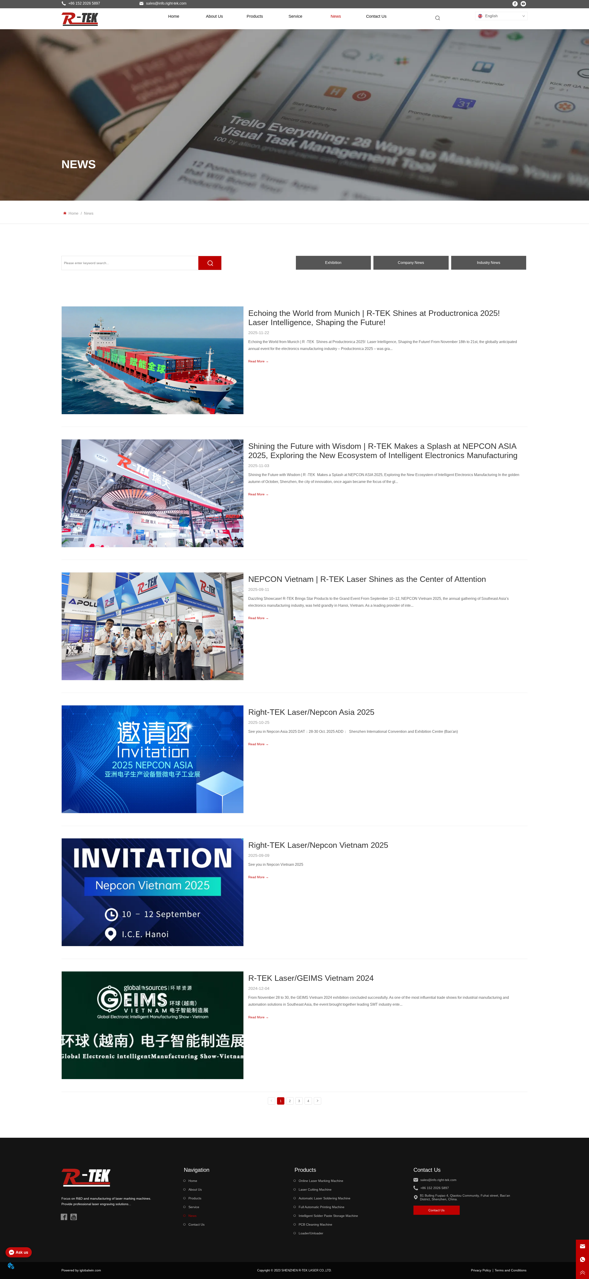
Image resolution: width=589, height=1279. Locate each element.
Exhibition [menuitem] (333, 263)
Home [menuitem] (173, 16)
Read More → (258, 361)
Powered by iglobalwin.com (81, 1270)
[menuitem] (214, 16)
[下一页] (317, 1101)
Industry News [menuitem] (488, 263)
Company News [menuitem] (411, 263)
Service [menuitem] (295, 16)
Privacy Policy (481, 1270)
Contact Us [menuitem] (376, 16)
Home (73, 213)
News (88, 213)
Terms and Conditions (510, 1270)
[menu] (274, 16)
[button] (214, 16)
